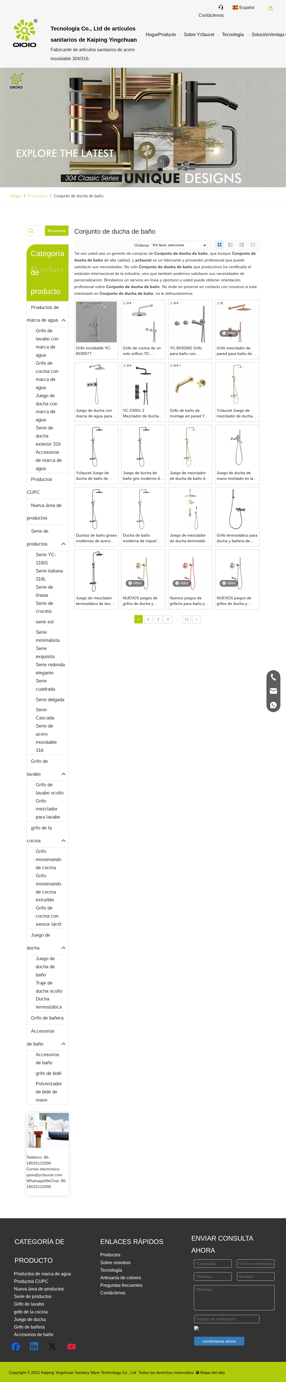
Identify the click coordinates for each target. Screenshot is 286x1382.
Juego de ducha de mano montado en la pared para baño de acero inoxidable (235, 476)
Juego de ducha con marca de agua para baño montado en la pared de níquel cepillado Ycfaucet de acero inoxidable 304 (95, 413)
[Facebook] (15, 1346)
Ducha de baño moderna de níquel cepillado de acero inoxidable (139, 538)
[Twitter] (53, 1346)
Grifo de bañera (47, 1018)
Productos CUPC (39, 486)
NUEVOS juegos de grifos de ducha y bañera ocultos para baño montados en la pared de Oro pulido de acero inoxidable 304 (141, 601)
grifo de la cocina (39, 834)
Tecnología (111, 1270)
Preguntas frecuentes (121, 1285)
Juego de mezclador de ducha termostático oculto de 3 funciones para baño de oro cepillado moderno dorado (189, 538)
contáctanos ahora (219, 1341)
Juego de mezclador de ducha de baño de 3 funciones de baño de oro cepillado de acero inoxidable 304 (189, 476)
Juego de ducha (38, 941)
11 (187, 619)
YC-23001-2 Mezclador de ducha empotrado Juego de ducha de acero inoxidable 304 (141, 413)
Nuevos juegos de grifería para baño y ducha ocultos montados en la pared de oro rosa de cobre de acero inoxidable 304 (189, 601)
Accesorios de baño (40, 1037)
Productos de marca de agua (43, 314)
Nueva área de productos (44, 512)
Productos (110, 1254)
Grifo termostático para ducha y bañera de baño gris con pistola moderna (237, 538)
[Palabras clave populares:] (270, 8)
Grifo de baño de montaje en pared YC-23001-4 (189, 413)
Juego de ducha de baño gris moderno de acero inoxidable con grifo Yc (142, 476)
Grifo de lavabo (37, 768)
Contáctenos (112, 1292)
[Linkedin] (34, 1346)
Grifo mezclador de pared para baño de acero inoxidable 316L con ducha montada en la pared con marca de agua (237, 351)
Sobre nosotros (115, 1262)
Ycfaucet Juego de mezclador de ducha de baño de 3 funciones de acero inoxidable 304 (235, 413)
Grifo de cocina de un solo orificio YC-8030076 (142, 351)
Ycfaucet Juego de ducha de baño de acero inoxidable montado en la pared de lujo (94, 476)
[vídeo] (237, 321)
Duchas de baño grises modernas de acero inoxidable (96, 538)
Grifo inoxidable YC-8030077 (93, 351)
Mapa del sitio (210, 1372)
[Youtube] (71, 1346)
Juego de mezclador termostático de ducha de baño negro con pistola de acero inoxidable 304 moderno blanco (95, 601)
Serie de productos (37, 538)
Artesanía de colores (120, 1277)
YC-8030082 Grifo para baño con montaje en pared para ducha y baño (190, 351)
